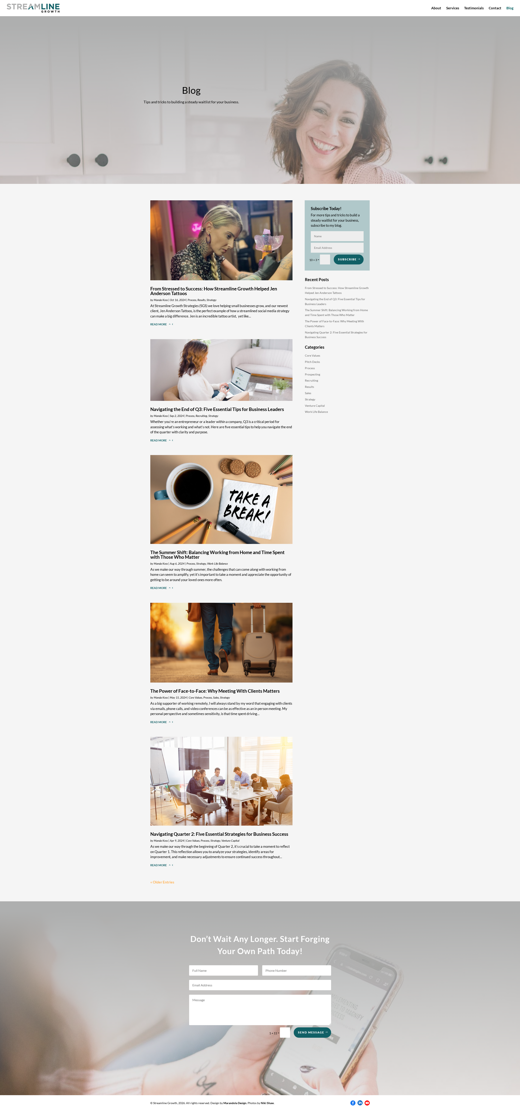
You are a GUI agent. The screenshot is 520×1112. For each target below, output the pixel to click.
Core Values (195, 697)
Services (452, 8)
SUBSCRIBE (347, 259)
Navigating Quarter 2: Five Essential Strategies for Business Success (219, 834)
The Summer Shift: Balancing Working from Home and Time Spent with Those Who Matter (217, 554)
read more (158, 324)
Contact (495, 8)
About (436, 8)
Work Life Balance (217, 563)
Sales (216, 697)
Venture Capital (230, 840)
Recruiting (201, 415)
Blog (510, 8)
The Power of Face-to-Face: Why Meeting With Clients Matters (215, 691)
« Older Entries (162, 882)
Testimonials (474, 8)
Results (201, 300)
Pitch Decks (312, 361)
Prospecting (312, 374)
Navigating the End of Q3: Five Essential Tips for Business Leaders (217, 409)
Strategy (212, 300)
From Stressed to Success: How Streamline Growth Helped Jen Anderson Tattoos (213, 291)
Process (192, 300)
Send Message (311, 1032)
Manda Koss (161, 300)
